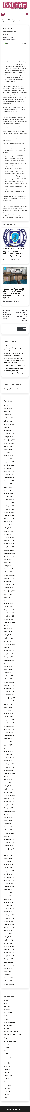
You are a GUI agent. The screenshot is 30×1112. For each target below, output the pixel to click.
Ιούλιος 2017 (8, 742)
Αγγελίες (6, 1003)
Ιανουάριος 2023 (9, 540)
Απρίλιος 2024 (8, 493)
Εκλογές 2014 (8, 1050)
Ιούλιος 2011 (8, 968)
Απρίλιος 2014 (8, 864)
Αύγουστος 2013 (9, 890)
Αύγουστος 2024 (9, 481)
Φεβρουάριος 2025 (9, 462)
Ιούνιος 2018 (8, 707)
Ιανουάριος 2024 (9, 503)
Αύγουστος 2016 (9, 776)
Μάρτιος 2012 (8, 943)
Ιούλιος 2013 (8, 893)
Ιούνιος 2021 (8, 597)
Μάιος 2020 (7, 635)
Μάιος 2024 (7, 490)
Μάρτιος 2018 (8, 717)
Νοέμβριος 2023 (9, 509)
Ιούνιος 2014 (8, 858)
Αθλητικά (7, 1009)
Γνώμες (6, 1038)
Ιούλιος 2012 (8, 930)
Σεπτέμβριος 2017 (9, 735)
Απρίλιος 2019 (8, 676)
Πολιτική (6, 1082)
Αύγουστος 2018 (9, 701)
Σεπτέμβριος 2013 (9, 886)
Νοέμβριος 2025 (9, 433)
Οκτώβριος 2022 (9, 550)
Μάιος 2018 (7, 710)
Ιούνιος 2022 (8, 562)
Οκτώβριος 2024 (9, 474)
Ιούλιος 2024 (8, 484)
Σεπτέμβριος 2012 (9, 924)
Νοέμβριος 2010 (9, 1066)
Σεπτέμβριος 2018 (9, 698)
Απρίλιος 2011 (8, 978)
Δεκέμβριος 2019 (9, 650)
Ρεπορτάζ (7, 1091)
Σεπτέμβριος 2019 (9, 660)
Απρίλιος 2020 (8, 638)
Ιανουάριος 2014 (9, 874)
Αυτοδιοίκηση (8, 1025)
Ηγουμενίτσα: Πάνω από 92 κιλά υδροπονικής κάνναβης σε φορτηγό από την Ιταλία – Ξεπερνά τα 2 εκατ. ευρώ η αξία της (14, 293)
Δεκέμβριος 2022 (9, 544)
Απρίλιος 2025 (8, 455)
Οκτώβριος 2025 (9, 437)
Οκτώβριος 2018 (9, 695)
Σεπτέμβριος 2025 (9, 440)
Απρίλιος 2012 (8, 940)
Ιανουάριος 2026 (9, 427)
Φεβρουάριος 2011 (9, 984)
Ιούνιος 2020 (8, 632)
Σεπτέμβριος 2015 (9, 811)
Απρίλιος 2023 (8, 531)
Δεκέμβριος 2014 (9, 839)
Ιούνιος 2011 (8, 971)
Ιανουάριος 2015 (9, 836)
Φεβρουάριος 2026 (9, 424)
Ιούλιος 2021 (8, 594)
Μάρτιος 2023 (8, 534)
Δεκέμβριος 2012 (9, 915)
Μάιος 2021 (7, 600)
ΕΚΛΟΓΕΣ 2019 (8, 1053)
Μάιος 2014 (7, 861)
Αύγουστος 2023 (9, 518)
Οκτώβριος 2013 (9, 883)
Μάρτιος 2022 (8, 572)
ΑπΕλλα (6, 1016)
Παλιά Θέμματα (8, 1076)
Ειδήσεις (6, 1047)
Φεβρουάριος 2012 (9, 946)
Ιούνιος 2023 (8, 525)
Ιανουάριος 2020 (9, 647)
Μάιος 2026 (7, 415)
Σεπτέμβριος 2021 (9, 591)
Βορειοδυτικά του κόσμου (12, 1031)
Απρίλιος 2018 (8, 713)
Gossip (6, 1000)
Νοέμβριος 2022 (9, 547)
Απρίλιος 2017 (8, 751)
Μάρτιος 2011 (8, 981)
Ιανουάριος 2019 (9, 685)
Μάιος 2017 (7, 748)
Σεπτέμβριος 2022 (9, 553)
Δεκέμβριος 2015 (9, 801)
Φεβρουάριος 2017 (9, 757)
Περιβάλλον (7, 1079)
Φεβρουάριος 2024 (9, 500)
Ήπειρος (6, 1060)
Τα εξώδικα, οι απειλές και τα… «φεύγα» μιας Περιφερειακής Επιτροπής (13, 348)
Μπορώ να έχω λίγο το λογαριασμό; (15, 365)
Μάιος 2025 (7, 452)
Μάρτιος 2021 (8, 606)
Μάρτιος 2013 (8, 905)
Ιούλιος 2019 (8, 666)
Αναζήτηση (23, 328)
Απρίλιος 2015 (8, 827)
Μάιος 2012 (7, 937)
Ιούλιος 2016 (8, 779)
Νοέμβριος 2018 (9, 691)
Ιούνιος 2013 (8, 896)
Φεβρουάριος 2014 (9, 871)
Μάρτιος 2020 (8, 641)
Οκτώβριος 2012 (9, 921)
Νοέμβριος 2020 (9, 616)
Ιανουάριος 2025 (9, 465)
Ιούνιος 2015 (8, 820)
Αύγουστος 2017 (9, 739)
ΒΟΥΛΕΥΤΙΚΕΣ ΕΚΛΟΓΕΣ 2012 (13, 1035)
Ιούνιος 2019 (8, 669)
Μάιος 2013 (7, 899)
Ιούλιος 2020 (8, 629)
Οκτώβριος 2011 (9, 959)
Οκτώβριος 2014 (9, 846)
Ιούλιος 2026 (8, 408)
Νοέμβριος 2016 (9, 767)
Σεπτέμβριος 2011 (9, 962)
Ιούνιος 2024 (8, 487)
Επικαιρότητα (21, 248)
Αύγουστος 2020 (9, 625)
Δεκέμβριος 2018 (9, 688)
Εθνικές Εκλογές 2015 (10, 1041)
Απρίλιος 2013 (8, 902)
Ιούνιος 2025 (8, 449)
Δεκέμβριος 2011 (9, 953)
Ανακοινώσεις (8, 1013)
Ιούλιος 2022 (8, 559)
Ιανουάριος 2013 (9, 912)
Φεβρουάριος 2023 (9, 537)
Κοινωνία (7, 1063)
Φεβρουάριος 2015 (9, 833)
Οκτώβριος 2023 (9, 512)
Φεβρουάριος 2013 (9, 908)
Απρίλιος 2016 (8, 789)
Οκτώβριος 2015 (9, 808)
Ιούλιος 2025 (8, 446)
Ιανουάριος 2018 (9, 723)
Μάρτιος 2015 (8, 830)
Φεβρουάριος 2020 (9, 644)
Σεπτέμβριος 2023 (9, 515)
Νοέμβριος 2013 (9, 880)
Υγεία (5, 1097)
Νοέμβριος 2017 (9, 729)
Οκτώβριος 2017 (9, 732)
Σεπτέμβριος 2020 (9, 622)
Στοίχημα (7, 1094)
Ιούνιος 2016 (8, 783)
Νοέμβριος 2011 (9, 956)
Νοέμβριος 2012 (9, 918)
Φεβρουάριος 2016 (9, 795)
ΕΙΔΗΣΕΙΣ (7, 1044)
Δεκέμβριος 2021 (9, 581)
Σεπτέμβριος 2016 (9, 773)
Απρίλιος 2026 (8, 418)
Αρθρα (6, 1019)
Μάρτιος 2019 (8, 679)
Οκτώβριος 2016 (9, 770)
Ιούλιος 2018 (8, 704)
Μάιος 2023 (7, 528)
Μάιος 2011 (7, 974)
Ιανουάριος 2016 (9, 798)
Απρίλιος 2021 (8, 603)
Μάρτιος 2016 (8, 792)
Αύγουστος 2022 (9, 556)
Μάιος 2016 (7, 786)
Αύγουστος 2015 (9, 814)
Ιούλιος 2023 (8, 521)
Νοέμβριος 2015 (9, 805)
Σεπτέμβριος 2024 (9, 477)
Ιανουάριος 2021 (9, 613)
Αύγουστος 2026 (9, 405)
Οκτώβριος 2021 (9, 588)
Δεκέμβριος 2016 (9, 764)
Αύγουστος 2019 (9, 663)
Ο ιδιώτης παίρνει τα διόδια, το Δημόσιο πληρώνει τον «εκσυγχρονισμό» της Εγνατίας (13, 371)
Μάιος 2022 (7, 566)
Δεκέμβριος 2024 (9, 468)
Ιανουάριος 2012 (9, 949)
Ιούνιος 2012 (8, 934)
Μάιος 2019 (7, 673)
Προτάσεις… (7, 1088)
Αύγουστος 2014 (9, 852)
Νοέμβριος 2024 (9, 471)
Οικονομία (7, 1069)
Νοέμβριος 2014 (9, 842)
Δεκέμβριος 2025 (9, 430)
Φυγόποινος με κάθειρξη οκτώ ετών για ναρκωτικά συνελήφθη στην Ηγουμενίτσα (15, 254)
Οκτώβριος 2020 (9, 619)
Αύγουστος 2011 (9, 965)
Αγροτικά (7, 1006)
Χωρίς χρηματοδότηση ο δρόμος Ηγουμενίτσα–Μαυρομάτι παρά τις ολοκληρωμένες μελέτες (14, 360)
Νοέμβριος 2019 (9, 654)
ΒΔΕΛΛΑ (6, 1028)
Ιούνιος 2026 (8, 411)
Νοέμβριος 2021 (9, 584)
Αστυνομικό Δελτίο (9, 28)
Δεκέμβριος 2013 (9, 877)
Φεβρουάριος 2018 (9, 720)
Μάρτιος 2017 (8, 754)
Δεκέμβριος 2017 (9, 726)
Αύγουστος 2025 (9, 443)
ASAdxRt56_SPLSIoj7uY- (11, 39)
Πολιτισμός (7, 1085)
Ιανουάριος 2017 (9, 761)
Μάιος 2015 (7, 824)
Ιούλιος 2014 (8, 855)
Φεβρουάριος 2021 (9, 610)
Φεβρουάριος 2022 (9, 575)
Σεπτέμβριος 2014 (9, 849)
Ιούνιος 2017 (8, 745)
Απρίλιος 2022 (8, 569)
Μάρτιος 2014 (8, 868)
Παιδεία (6, 1072)
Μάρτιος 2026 (8, 421)
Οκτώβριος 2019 (9, 657)
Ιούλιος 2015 (8, 817)
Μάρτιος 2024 (8, 496)
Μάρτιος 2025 (8, 459)
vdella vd (18, 259)
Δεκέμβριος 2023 (9, 506)
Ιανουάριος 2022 (9, 578)
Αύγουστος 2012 (9, 927)
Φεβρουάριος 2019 (9, 682)
